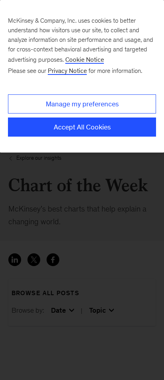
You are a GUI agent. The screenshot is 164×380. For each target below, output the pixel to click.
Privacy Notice (67, 70)
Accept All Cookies (82, 127)
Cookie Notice (84, 59)
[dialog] (82, 76)
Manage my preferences (82, 104)
